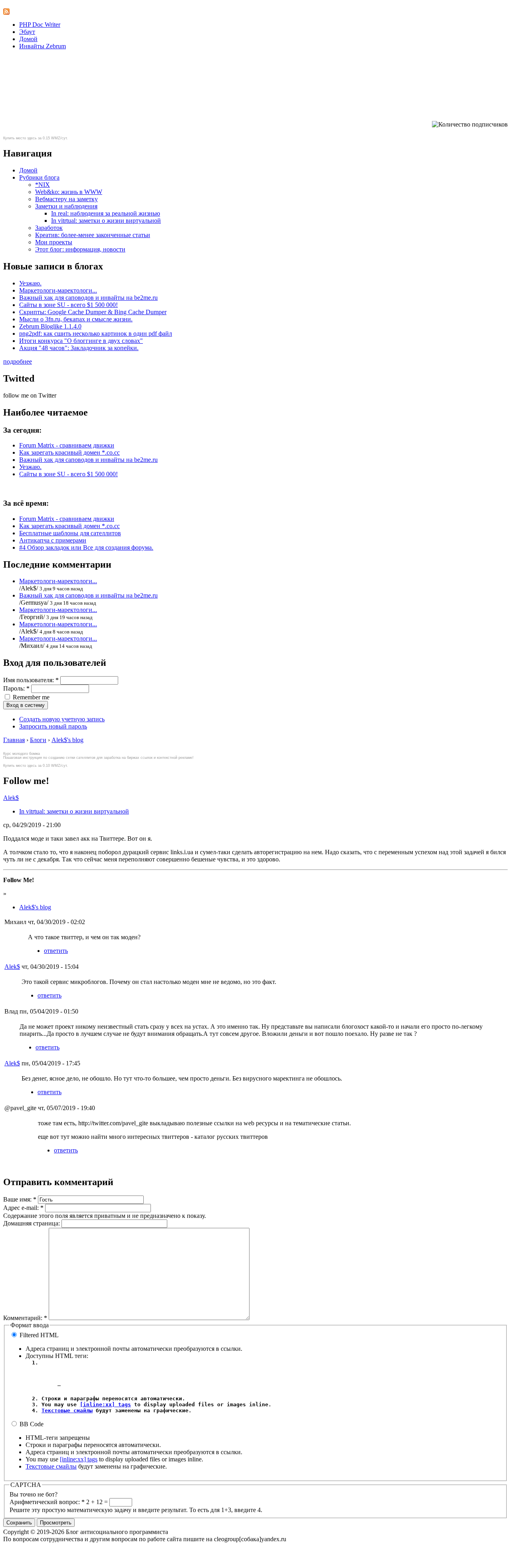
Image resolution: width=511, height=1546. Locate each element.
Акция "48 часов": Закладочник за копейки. (79, 347)
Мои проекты (53, 242)
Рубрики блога (39, 177)
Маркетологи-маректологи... (58, 290)
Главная (14, 739)
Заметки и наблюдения (66, 206)
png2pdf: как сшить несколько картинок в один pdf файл (95, 333)
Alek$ (11, 797)
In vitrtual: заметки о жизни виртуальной (106, 220)
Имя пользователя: (31, 680)
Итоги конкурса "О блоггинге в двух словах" (81, 340)
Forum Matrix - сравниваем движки (66, 445)
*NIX (42, 184)
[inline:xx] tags (105, 1404)
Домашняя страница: (32, 1223)
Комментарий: (25, 1317)
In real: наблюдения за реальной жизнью (105, 213)
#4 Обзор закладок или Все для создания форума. (86, 547)
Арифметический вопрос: (47, 1501)
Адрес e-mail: (23, 1207)
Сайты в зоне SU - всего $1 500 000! (68, 304)
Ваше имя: (19, 1199)
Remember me (30, 697)
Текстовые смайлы (67, 1410)
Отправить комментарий (58, 1182)
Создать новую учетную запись (62, 719)
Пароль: (16, 688)
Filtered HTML (38, 1335)
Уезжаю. (30, 283)
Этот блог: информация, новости (80, 249)
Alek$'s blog (67, 739)
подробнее (17, 361)
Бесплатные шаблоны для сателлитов (70, 533)
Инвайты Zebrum (42, 46)
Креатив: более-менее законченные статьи (92, 235)
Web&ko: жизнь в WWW (68, 191)
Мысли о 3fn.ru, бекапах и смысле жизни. (76, 319)
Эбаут (27, 31)
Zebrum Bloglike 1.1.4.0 (50, 326)
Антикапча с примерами (52, 540)
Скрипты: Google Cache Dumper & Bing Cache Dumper (92, 312)
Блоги (38, 739)
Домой (28, 39)
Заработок (49, 227)
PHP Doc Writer (39, 24)
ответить (56, 950)
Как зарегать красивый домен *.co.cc (69, 452)
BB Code (31, 1424)
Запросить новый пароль (53, 726)
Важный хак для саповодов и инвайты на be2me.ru (88, 297)
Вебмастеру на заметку (66, 199)
